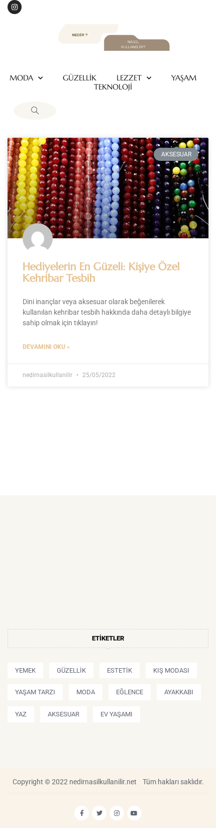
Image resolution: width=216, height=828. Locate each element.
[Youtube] (134, 813)
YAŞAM (183, 77)
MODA (21, 77)
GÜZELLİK (79, 77)
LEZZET (129, 77)
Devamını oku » (46, 346)
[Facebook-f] (81, 813)
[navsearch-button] (35, 111)
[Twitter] (99, 813)
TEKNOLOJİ (113, 86)
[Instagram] (15, 7)
